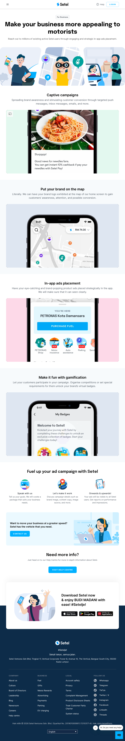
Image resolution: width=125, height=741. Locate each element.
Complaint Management (77, 695)
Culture (12, 685)
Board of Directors (17, 690)
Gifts (40, 685)
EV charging (43, 710)
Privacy (69, 685)
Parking (41, 705)
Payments (42, 700)
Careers (12, 710)
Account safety (73, 680)
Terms (68, 690)
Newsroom (14, 705)
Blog (11, 700)
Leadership (14, 695)
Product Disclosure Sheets (78, 700)
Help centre (14, 715)
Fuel (39, 680)
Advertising (43, 695)
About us (13, 680)
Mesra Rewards (45, 690)
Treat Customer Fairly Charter (76, 707)
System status (72, 713)
